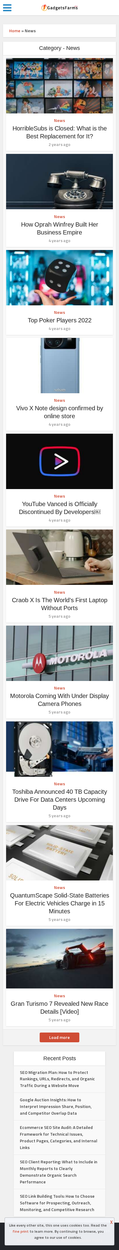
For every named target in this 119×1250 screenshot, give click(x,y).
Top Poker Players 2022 (60, 320)
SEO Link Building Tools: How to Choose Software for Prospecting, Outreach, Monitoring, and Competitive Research (57, 1203)
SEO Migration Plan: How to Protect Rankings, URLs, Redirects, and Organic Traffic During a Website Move (57, 1079)
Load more (59, 1037)
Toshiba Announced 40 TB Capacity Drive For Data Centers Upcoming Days (59, 799)
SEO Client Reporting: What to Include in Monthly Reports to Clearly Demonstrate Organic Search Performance (58, 1171)
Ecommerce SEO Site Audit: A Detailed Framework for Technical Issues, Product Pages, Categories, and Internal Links (58, 1137)
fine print (21, 1231)
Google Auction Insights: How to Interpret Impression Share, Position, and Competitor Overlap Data (56, 1106)
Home (14, 30)
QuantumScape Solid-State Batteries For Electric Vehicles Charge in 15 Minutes (59, 903)
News (59, 120)
